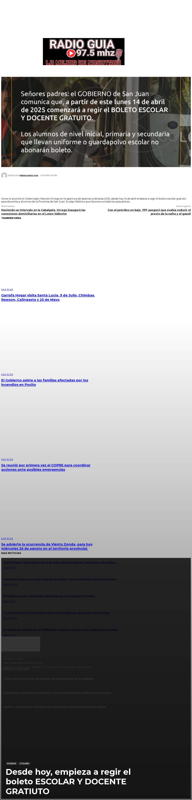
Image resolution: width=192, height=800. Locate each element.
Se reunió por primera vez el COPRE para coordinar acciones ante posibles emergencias (45, 467)
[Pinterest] (93, 186)
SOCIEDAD (11, 763)
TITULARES (24, 763)
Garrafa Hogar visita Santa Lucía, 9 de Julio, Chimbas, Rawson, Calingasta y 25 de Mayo (48, 297)
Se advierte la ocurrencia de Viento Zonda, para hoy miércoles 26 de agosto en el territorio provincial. (47, 546)
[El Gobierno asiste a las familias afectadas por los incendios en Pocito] (49, 342)
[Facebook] (75, 186)
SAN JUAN (7, 289)
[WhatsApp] (102, 186)
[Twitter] (84, 186)
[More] (114, 186)
